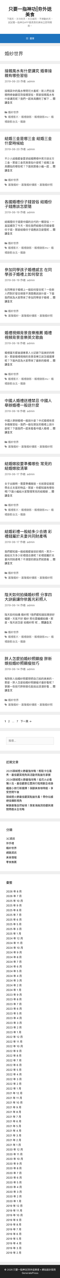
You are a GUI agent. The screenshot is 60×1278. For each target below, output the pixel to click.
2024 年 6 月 (14, 966)
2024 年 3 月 (14, 980)
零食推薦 (11, 862)
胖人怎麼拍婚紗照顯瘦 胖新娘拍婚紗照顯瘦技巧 (28, 661)
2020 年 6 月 (14, 1177)
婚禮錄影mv (41, 116)
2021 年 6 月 (13, 1121)
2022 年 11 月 (14, 1041)
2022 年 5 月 (14, 1069)
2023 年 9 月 (14, 994)
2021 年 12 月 (14, 1093)
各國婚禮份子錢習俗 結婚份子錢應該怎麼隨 (28, 204)
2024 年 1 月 (13, 990)
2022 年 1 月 (13, 1088)
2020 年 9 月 (14, 1163)
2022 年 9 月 (14, 1051)
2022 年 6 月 (14, 1065)
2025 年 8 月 (14, 910)
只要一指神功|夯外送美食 (30, 11)
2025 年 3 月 (14, 929)
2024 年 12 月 (14, 938)
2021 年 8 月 (13, 1112)
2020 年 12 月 (14, 1149)
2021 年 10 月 (14, 1102)
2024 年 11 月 (14, 943)
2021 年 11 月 (14, 1098)
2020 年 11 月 (14, 1154)
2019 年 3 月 (14, 1248)
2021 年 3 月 (13, 1135)
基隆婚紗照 (46, 184)
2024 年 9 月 (14, 952)
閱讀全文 (46, 622)
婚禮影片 (13, 116)
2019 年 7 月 (13, 1229)
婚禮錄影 (26, 116)
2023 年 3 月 (14, 1022)
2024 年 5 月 (14, 971)
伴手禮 (10, 843)
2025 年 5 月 (14, 924)
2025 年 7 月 (14, 914)
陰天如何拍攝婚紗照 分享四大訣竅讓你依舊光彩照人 (28, 597)
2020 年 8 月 (14, 1168)
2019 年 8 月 (13, 1224)
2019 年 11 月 (14, 1210)
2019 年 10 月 (14, 1215)
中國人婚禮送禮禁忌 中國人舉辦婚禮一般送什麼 (28, 403)
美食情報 (11, 857)
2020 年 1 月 (13, 1201)
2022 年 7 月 (14, 1060)
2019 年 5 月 (13, 1238)
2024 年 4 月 (14, 976)
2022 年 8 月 (14, 1055)
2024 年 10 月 (14, 947)
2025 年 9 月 (14, 905)
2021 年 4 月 (13, 1130)
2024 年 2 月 (14, 985)
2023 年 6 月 (14, 1008)
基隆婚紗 (13, 184)
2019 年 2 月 (13, 1252)
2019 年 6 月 (14, 1234)
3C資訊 (10, 838)
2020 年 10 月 (14, 1158)
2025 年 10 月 (14, 900)
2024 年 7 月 (14, 961)
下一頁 (26, 721)
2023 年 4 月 (14, 1018)
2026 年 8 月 (14, 891)
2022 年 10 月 (14, 1046)
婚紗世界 (13, 112)
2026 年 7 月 (14, 896)
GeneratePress (30, 1273)
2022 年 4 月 (14, 1074)
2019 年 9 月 (14, 1220)
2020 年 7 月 (14, 1173)
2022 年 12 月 (14, 1036)
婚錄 (23, 121)
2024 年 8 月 (14, 957)
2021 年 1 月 (13, 1144)
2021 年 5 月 (13, 1126)
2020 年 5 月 (14, 1182)
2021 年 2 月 (13, 1140)
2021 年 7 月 (13, 1116)
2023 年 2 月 (14, 1027)
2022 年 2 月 (14, 1083)
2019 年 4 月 (14, 1243)
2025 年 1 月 (13, 933)
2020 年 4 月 (14, 1187)
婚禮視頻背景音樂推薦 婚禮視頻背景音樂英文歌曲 (28, 335)
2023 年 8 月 (14, 999)
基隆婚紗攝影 (29, 184)
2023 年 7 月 (14, 1004)
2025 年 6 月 (14, 919)
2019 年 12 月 (14, 1205)
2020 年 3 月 (14, 1191)
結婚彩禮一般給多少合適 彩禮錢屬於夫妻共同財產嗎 (28, 534)
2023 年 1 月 (13, 1032)
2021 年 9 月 (13, 1107)
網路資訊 (11, 852)
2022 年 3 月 (14, 1079)
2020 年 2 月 (14, 1196)
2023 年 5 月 (14, 1013)
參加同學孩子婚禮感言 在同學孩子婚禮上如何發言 (28, 272)
